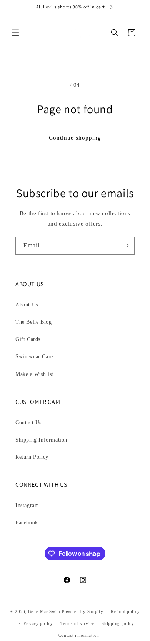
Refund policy (125, 611)
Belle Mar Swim (44, 611)
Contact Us (28, 422)
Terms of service (77, 623)
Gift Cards (27, 339)
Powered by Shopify (82, 611)
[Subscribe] (125, 246)
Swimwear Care (34, 356)
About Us (26, 305)
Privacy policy (38, 623)
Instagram (27, 505)
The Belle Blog (33, 322)
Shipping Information (41, 440)
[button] (15, 32)
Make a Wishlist (34, 374)
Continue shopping (75, 138)
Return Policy (31, 457)
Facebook (26, 523)
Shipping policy (118, 623)
